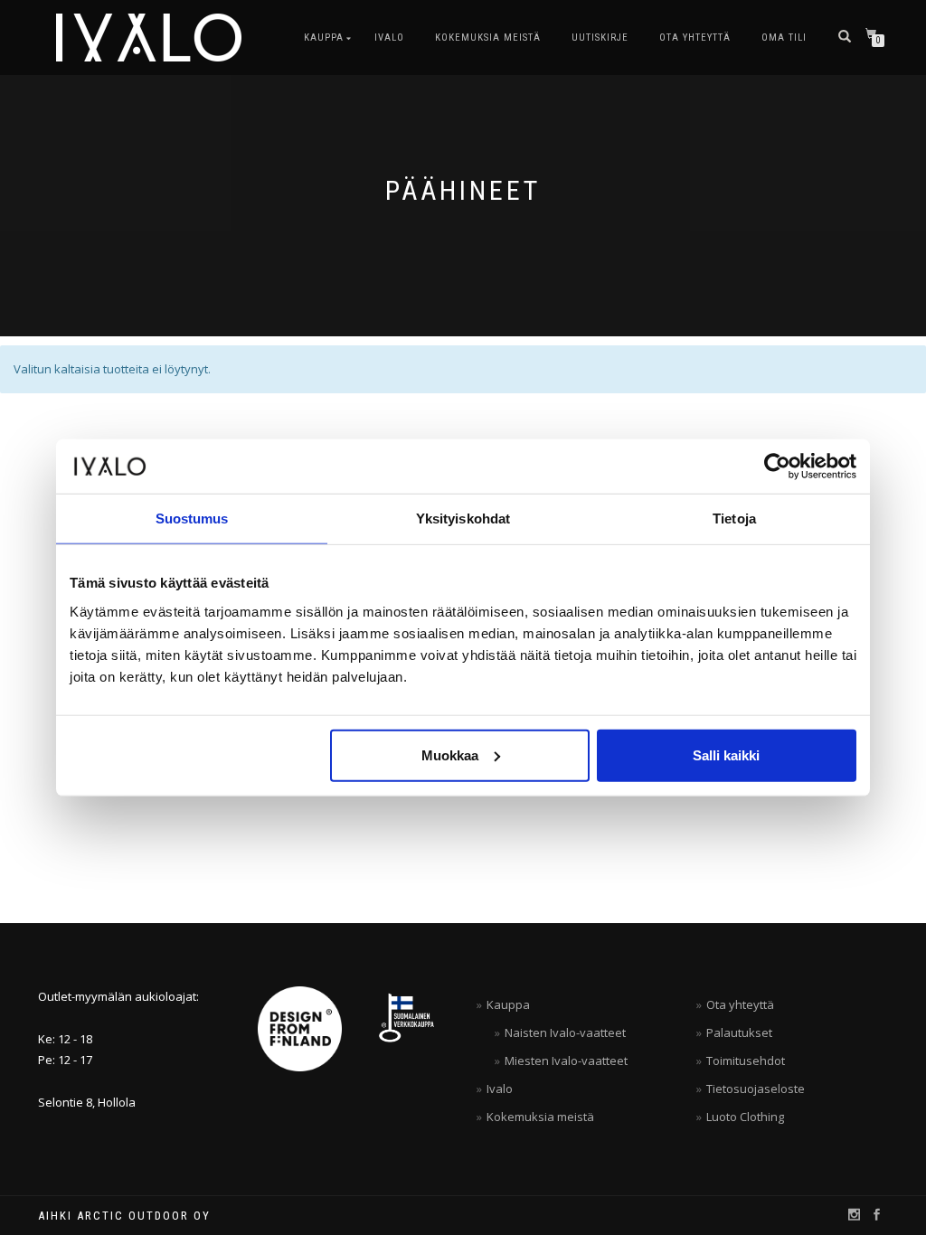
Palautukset (739, 1032)
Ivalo (389, 37)
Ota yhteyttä (695, 37)
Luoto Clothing (745, 1116)
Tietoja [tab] (734, 518)
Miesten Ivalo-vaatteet (566, 1060)
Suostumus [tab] (192, 518)
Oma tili (784, 37)
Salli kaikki (726, 754)
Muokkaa (449, 754)
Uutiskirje (600, 37)
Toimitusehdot (745, 1060)
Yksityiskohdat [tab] (463, 518)
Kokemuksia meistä (488, 37)
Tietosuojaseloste (755, 1088)
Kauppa (324, 37)
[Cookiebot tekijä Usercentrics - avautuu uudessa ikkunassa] (777, 466)
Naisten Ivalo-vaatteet (565, 1032)
